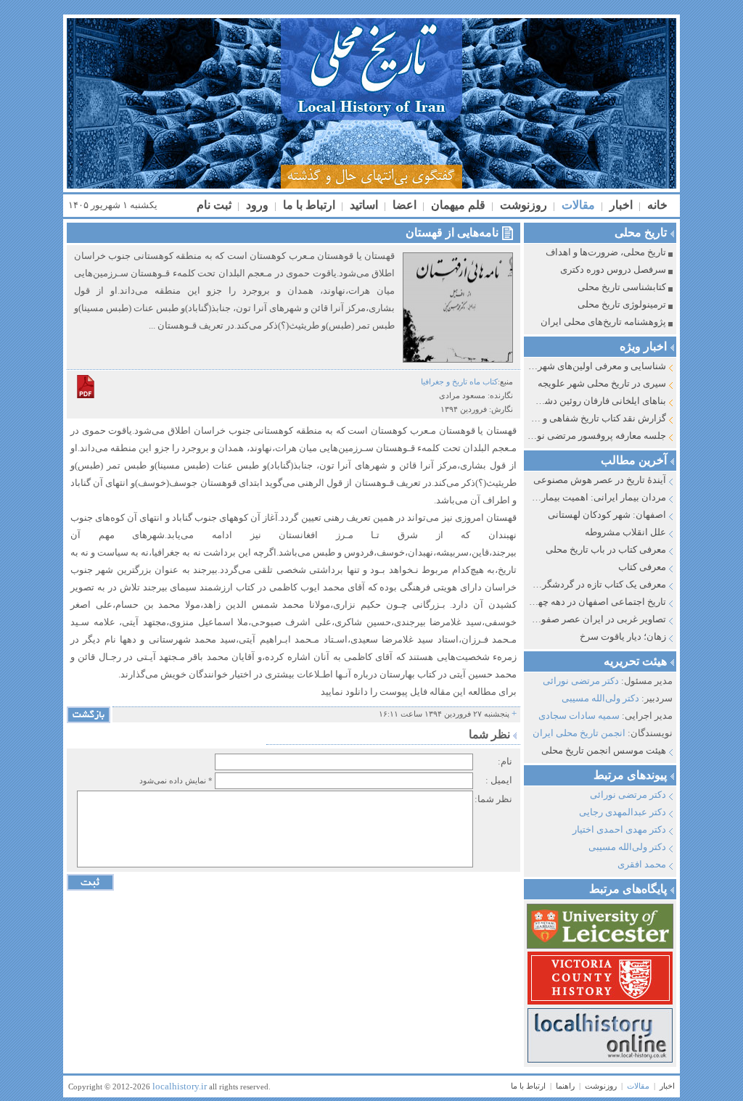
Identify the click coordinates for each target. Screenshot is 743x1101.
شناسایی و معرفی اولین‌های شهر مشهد (597, 365)
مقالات (577, 205)
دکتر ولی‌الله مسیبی (600, 698)
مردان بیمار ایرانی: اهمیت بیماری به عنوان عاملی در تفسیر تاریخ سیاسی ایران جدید (597, 497)
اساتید (362, 205)
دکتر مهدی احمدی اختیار (619, 829)
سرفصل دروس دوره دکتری (613, 269)
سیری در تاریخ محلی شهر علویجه (602, 383)
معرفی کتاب (642, 566)
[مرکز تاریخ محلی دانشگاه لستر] (598, 926)
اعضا (403, 205)
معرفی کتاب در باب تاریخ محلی (606, 549)
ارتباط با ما (307, 205)
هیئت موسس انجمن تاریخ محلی (603, 750)
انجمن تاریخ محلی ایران (579, 732)
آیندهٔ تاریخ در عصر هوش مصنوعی (599, 479)
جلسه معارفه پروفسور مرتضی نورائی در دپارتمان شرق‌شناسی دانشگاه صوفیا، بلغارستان (597, 435)
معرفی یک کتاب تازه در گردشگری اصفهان (597, 584)
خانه (656, 205)
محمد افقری (641, 864)
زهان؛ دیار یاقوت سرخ (623, 636)
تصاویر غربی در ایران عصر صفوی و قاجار (597, 619)
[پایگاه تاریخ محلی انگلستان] (598, 1035)
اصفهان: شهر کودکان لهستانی (607, 514)
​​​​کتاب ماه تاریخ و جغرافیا (459, 381)
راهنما (565, 1085)
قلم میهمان (456, 205)
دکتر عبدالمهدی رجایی (622, 812)
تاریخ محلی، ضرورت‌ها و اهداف (606, 252)
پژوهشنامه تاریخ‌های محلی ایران (603, 321)
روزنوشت (522, 205)
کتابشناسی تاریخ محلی (622, 286)
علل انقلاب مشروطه (625, 532)
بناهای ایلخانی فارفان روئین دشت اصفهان (597, 400)
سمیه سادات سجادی (579, 715)
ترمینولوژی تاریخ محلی (622, 304)
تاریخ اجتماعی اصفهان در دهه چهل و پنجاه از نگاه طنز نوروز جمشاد (597, 601)
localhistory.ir (179, 1086)
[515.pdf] (85, 386)
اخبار (620, 205)
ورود (255, 205)
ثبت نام (214, 205)
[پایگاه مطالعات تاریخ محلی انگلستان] (598, 978)
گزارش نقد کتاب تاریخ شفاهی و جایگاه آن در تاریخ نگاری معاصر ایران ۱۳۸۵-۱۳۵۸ (597, 418)
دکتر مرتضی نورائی (581, 680)
